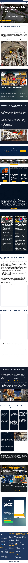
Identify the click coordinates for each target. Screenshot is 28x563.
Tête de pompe (21, 412)
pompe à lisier (16, 32)
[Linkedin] (2, 544)
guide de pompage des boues (9, 281)
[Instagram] (1, 545)
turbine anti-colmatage (20, 236)
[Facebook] (1, 544)
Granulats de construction (17, 555)
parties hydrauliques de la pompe (21, 242)
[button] (27, 3)
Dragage (16, 544)
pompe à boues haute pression (6, 242)
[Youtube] (4, 544)
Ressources (23, 545)
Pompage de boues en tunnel (7, 483)
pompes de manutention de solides (14, 273)
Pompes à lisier (11, 533)
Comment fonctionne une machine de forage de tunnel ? (11, 87)
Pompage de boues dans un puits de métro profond (21, 484)
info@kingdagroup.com (10, 151)
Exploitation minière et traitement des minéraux (18, 534)
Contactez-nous (2, 547)
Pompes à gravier (17, 226)
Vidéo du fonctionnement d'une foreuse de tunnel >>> (14, 70)
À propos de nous (24, 540)
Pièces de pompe (11, 545)
